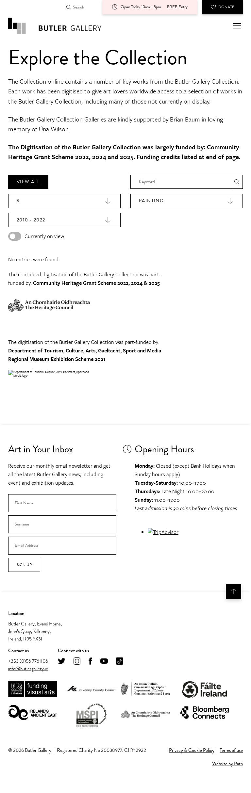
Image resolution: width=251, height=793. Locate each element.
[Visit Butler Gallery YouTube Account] (104, 661)
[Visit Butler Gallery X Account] (61, 661)
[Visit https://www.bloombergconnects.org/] (204, 713)
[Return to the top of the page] (233, 591)
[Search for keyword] (237, 182)
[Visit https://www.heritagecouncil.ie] (145, 712)
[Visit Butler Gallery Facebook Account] (90, 661)
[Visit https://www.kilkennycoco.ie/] (91, 689)
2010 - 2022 (31, 220)
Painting (151, 200)
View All (28, 181)
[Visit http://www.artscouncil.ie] (32, 689)
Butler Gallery (62, 26)
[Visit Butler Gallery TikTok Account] (119, 661)
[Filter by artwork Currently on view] (14, 236)
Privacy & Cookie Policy (191, 750)
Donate (226, 7)
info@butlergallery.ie (28, 668)
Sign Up (24, 565)
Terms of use (231, 750)
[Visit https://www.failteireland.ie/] (204, 689)
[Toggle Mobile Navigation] (237, 25)
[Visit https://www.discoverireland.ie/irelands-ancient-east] (32, 713)
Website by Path (227, 763)
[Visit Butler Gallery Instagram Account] (77, 661)
